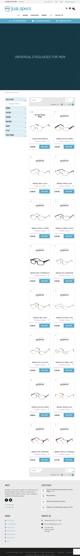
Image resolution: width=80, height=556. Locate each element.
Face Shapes (10, 520)
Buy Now (44, 147)
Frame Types (11, 527)
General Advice (11, 531)
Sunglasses (35, 15)
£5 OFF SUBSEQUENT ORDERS (19, 21)
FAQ (51, 15)
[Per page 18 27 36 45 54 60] (69, 100)
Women (25, 15)
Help (61, 2)
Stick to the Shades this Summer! (56, 501)
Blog (56, 2)
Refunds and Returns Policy (15, 552)
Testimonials (60, 552)
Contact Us (59, 15)
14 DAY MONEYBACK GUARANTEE (42, 21)
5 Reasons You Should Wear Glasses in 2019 (60, 507)
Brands (44, 15)
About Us (21, 2)
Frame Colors (11, 538)
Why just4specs (51, 495)
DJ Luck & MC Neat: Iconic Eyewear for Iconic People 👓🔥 (60, 490)
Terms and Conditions (32, 552)
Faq (8, 541)
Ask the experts (70, 2)
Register (50, 2)
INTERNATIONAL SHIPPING (65, 21)
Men (18, 15)
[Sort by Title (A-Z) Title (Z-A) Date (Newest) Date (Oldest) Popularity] (36, 100)
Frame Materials (11, 524)
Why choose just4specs (47, 552)
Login (45, 2)
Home (6, 92)
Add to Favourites (49, 141)
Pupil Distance (11, 534)
